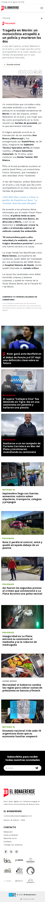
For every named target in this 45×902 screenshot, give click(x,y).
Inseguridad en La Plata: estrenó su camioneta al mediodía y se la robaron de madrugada (19, 640)
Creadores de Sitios (29, 899)
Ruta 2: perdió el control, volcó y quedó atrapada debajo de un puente (22, 545)
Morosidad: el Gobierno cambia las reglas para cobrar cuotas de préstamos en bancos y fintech (22, 687)
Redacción (8, 832)
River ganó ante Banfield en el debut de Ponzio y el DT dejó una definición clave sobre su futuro (22, 358)
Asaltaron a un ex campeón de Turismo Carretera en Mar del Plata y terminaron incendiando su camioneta (22, 448)
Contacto (8, 841)
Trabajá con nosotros (13, 845)
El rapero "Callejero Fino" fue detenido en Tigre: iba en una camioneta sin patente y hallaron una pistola (21, 403)
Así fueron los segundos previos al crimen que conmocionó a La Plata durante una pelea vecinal (22, 590)
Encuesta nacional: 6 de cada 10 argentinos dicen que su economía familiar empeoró (21, 733)
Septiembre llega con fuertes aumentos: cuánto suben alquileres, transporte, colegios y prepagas (22, 498)
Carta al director (11, 835)
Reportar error (10, 838)
